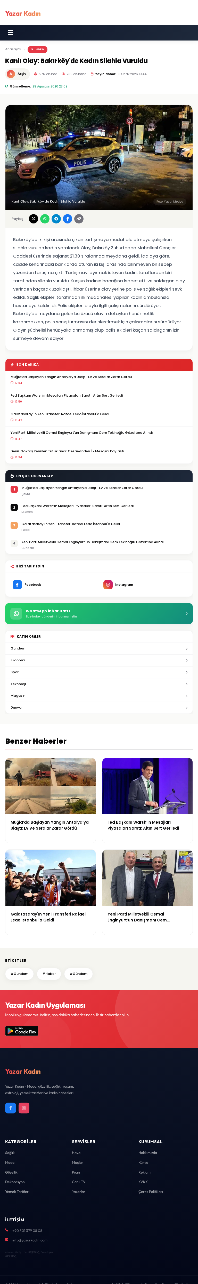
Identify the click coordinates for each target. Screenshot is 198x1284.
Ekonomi (18, 660)
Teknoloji (18, 683)
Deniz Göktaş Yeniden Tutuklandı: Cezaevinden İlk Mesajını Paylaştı (67, 451)
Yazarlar (78, 1191)
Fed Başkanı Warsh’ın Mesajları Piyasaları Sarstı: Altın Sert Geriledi (67, 395)
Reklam (144, 1172)
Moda (9, 1162)
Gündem (37, 49)
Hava (76, 1152)
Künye (143, 1162)
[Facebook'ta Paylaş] (67, 218)
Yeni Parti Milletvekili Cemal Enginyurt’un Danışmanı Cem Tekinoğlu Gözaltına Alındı (82, 432)
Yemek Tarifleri (17, 1191)
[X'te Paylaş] (33, 218)
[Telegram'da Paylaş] (56, 218)
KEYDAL (33, 1252)
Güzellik (11, 1172)
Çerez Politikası (150, 1191)
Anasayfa (13, 49)
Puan (76, 1172)
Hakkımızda (147, 1152)
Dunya (16, 707)
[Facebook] (10, 1108)
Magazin (18, 695)
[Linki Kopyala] (79, 218)
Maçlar (77, 1162)
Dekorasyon (15, 1181)
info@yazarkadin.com (29, 1240)
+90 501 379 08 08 (27, 1230)
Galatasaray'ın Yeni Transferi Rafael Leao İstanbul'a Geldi (60, 414)
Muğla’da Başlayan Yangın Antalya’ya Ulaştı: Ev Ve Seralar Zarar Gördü (71, 376)
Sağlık (10, 1152)
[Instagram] (24, 1108)
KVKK (143, 1181)
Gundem (18, 648)
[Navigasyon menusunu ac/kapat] (10, 32)
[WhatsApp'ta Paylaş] (45, 218)
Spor (15, 672)
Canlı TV (79, 1181)
